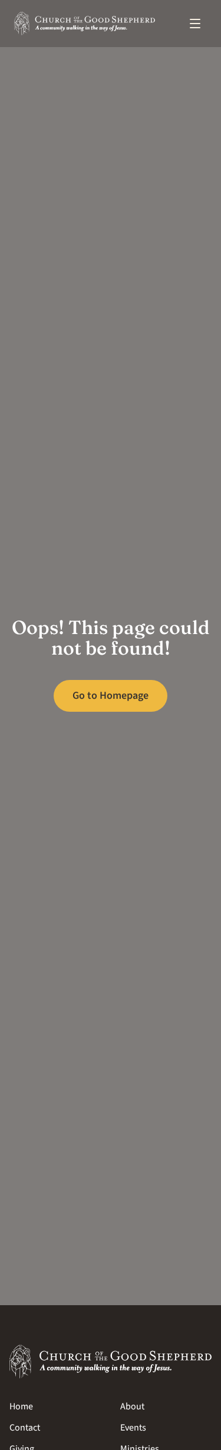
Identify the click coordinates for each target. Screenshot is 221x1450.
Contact (24, 1427)
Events (133, 1427)
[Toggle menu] (195, 23)
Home (21, 1406)
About (132, 1406)
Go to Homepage (110, 695)
